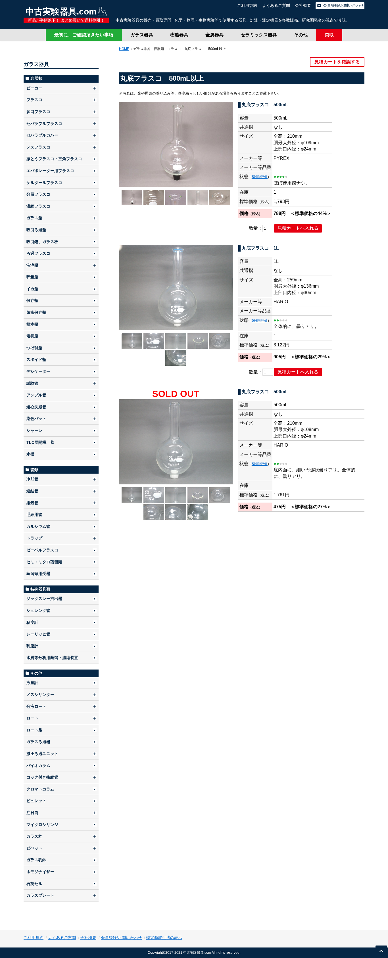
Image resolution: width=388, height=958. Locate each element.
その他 (301, 34)
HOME (124, 49)
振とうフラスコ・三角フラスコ (54, 158)
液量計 (32, 682)
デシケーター (38, 371)
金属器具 (214, 34)
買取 (329, 34)
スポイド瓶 (36, 359)
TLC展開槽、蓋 (40, 442)
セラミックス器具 (259, 34)
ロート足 (34, 730)
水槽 (30, 454)
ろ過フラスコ (38, 253)
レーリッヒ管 (38, 634)
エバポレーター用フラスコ (50, 170)
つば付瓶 (34, 348)
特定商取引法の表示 (164, 937)
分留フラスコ (38, 194)
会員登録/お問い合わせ (343, 5)
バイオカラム (38, 765)
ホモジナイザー (40, 871)
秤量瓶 (32, 277)
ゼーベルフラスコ (42, 550)
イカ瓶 (32, 288)
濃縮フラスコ (38, 206)
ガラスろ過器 (38, 741)
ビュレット (36, 800)
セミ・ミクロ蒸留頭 (44, 562)
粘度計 (32, 622)
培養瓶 (32, 336)
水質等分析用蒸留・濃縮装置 (52, 657)
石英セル (34, 883)
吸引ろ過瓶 (36, 229)
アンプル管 (36, 395)
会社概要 (303, 5)
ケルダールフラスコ (44, 182)
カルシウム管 (38, 526)
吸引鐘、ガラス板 (42, 241)
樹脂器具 (179, 34)
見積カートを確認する (337, 61)
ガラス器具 (141, 34)
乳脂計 (32, 646)
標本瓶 (32, 324)
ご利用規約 (247, 5)
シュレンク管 (38, 610)
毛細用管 (34, 514)
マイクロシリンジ (42, 824)
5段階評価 (260, 177)
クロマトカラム (40, 789)
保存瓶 (32, 300)
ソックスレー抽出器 (44, 598)
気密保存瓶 (36, 312)
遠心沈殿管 (36, 407)
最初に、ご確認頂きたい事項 (83, 34)
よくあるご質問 (276, 5)
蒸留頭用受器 (38, 573)
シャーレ (34, 430)
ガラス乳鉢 (36, 859)
